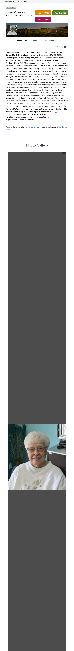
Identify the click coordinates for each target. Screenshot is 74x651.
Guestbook (51, 40)
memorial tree (33, 127)
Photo (36, 40)
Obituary (22, 40)
